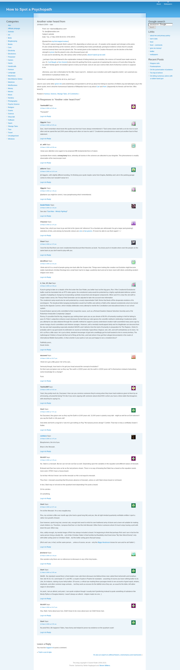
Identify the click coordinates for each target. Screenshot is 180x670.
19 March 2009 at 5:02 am (48, 389)
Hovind (64, 62)
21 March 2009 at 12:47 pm (48, 607)
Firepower (11, 57)
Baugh (54, 62)
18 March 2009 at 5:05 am (48, 108)
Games (10, 60)
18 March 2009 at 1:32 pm (48, 207)
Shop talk (11, 117)
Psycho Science (14, 104)
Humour (11, 69)
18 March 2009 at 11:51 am (48, 171)
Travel (10, 133)
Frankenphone (155, 66)
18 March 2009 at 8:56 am (48, 147)
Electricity (11, 51)
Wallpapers (168, 4)
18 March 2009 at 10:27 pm (48, 358)
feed (151, 42)
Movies (10, 92)
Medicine (11, 82)
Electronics (12, 54)
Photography (12, 101)
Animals (11, 32)
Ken (60, 62)
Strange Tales (13, 126)
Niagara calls (155, 63)
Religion (11, 107)
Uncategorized (13, 136)
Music (10, 95)
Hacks (10, 63)
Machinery (12, 76)
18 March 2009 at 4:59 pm (48, 286)
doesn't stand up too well (96, 55)
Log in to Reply (45, 116)
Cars (9, 47)
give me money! (155, 48)
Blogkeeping (12, 41)
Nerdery (11, 98)
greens (89, 231)
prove (52, 52)
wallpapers (154, 54)
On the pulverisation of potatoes (161, 70)
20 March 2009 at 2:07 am (48, 507)
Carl (49, 62)
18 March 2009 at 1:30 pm (48, 191)
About (159, 4)
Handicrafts (12, 66)
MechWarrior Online (15, 79)
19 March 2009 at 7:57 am (48, 412)
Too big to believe (156, 73)
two (85, 231)
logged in (49, 648)
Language (11, 73)
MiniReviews (12, 85)
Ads (9, 25)
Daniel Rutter (45, 205)
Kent (104, 87)
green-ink (58, 84)
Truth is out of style (45, 652)
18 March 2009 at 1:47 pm (48, 224)
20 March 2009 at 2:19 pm (48, 555)
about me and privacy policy (160, 36)
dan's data (153, 39)
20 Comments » (73, 94)
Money (10, 88)
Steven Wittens (104, 665)
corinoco (43, 436)
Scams (10, 110)
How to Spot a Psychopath (29, 9)
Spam (10, 123)
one (80, 231)
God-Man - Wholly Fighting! (57, 211)
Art (9, 35)
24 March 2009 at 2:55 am (48, 624)
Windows (11, 139)
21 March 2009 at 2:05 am (48, 572)
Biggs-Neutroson (104, 542)
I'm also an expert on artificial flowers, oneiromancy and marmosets (117, 655)
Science (11, 114)
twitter (152, 51)
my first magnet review (60, 41)
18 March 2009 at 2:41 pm (48, 263)
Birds (10, 38)
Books (10, 44)
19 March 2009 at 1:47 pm (48, 438)
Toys (9, 129)
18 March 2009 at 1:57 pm (48, 244)
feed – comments (156, 45)
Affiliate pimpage (14, 28)
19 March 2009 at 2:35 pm (48, 460)
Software (11, 120)
